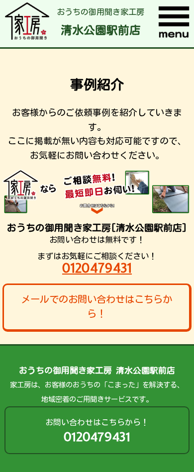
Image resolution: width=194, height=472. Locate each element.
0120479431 (97, 268)
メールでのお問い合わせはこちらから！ (96, 306)
